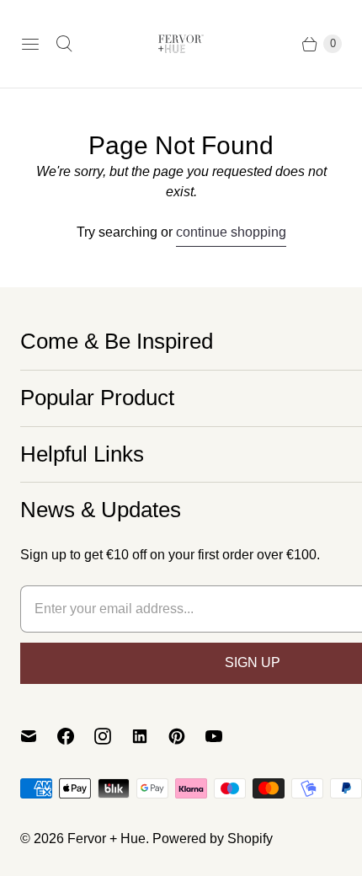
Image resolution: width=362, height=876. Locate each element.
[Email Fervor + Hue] (38, 736)
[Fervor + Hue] (181, 43)
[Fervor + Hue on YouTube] (223, 736)
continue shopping (231, 232)
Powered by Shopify (212, 838)
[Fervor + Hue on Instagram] (112, 736)
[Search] (64, 44)
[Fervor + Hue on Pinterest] (186, 736)
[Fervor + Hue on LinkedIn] (149, 736)
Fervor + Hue (106, 838)
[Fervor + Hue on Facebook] (75, 736)
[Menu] (30, 44)
